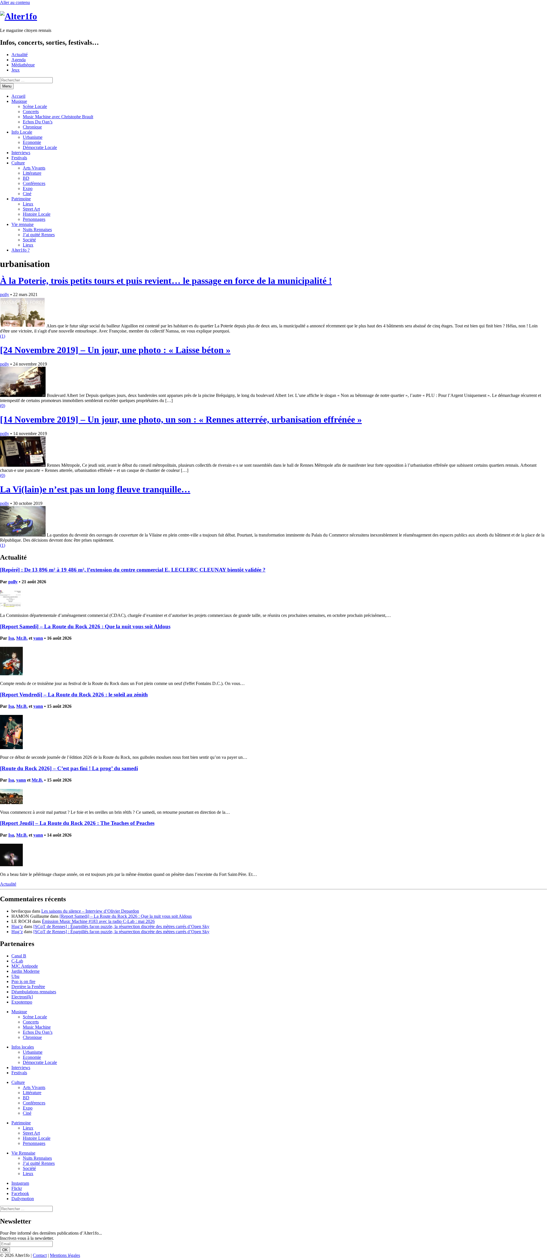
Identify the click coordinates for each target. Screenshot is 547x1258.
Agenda (18, 59)
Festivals (19, 157)
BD (26, 178)
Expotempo (21, 1002)
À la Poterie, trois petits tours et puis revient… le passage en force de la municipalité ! (166, 281)
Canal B (18, 955)
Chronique (32, 127)
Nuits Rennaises (37, 229)
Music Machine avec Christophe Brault (58, 116)
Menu (6, 86)
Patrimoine (21, 198)
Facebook (20, 1193)
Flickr (16, 1188)
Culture (18, 162)
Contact (40, 1255)
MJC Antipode (24, 966)
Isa (11, 638)
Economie (32, 142)
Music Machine (37, 1027)
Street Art (31, 209)
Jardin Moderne (25, 971)
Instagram (20, 1183)
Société (29, 239)
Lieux (28, 203)
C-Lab (17, 961)
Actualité (19, 54)
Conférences (34, 183)
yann (38, 638)
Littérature (32, 173)
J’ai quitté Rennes (39, 234)
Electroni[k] (22, 996)
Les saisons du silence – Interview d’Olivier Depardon (90, 911)
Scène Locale (35, 106)
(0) (2, 405)
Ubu (15, 976)
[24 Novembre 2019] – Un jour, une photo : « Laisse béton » (115, 350)
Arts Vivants (34, 168)
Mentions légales (65, 1255)
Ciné (27, 193)
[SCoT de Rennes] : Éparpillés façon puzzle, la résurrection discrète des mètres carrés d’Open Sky (121, 926)
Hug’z (17, 926)
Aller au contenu (15, 2)
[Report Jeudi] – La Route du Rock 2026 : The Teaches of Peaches (77, 823)
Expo (27, 188)
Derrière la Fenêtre (28, 986)
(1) (2, 336)
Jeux (15, 70)
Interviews (20, 152)
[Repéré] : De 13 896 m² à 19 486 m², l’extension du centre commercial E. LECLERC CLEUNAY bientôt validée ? (133, 570)
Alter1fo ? (20, 250)
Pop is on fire (23, 981)
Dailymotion (22, 1198)
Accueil (18, 96)
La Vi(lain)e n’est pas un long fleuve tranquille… (95, 489)
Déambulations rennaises (33, 991)
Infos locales (22, 1047)
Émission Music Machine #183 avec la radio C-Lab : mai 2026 (98, 921)
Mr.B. (22, 638)
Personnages (34, 219)
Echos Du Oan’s (37, 121)
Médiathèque (23, 64)
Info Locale (21, 132)
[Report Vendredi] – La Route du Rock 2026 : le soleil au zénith (74, 695)
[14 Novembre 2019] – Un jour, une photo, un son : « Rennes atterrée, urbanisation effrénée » (181, 419)
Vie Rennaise (23, 1153)
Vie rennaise (22, 224)
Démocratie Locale (40, 147)
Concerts (31, 111)
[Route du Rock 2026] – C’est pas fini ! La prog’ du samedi (69, 768)
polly (4, 294)
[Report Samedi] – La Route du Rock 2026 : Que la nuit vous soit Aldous (85, 626)
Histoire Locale (36, 214)
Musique (19, 101)
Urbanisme (32, 137)
